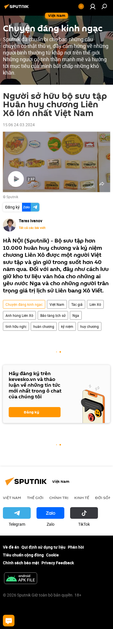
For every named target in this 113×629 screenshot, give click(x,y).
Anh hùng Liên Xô (19, 315)
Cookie (52, 555)
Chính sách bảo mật (21, 562)
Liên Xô (95, 304)
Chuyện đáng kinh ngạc (24, 304)
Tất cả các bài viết (32, 228)
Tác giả (77, 304)
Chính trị (58, 497)
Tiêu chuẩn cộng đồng (23, 555)
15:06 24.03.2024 (19, 124)
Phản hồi (76, 547)
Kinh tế (81, 497)
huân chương (43, 326)
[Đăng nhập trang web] (93, 6)
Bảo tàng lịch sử (52, 315)
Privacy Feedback (57, 562)
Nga (75, 315)
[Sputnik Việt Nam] (17, 8)
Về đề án (11, 547)
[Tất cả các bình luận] (8, 620)
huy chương (89, 326)
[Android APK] (20, 578)
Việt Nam (57, 304)
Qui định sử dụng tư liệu (43, 547)
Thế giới (35, 497)
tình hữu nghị (16, 326)
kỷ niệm (67, 326)
